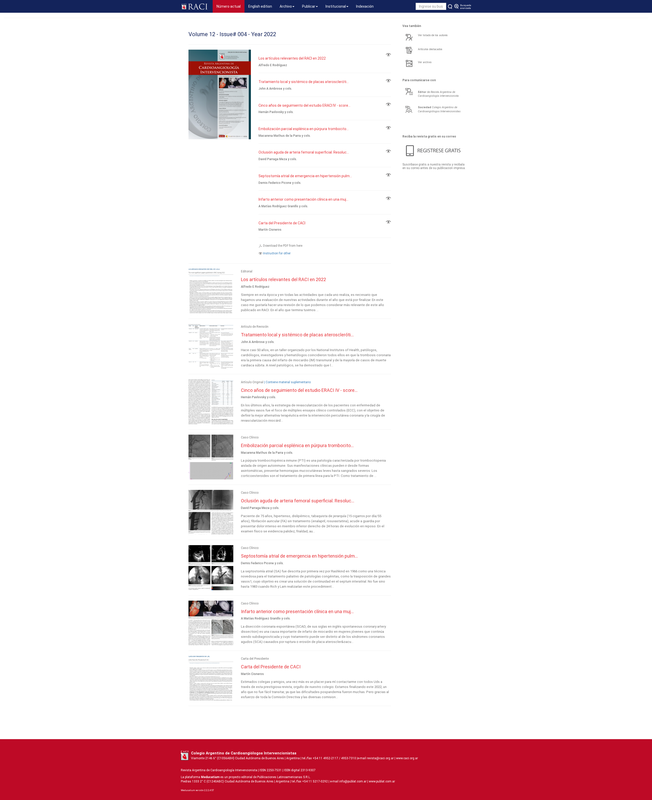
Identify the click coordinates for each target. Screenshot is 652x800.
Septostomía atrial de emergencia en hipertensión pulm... (305, 176)
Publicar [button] (308, 6)
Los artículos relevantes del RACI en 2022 (292, 58)
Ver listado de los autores (433, 35)
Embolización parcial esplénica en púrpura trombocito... (304, 129)
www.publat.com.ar (381, 781)
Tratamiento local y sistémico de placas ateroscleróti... (304, 82)
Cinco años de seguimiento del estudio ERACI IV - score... (304, 105)
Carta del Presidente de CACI (282, 223)
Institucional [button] (335, 6)
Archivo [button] (286, 6)
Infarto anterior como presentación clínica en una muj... (303, 199)
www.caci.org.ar (407, 758)
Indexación (365, 6)
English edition (260, 6)
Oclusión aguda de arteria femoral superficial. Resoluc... (304, 152)
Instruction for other (277, 253)
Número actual (230, 6)
